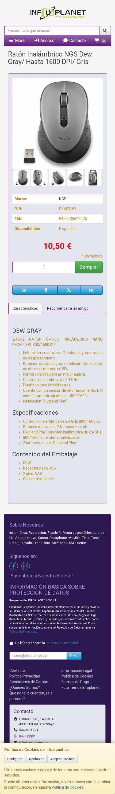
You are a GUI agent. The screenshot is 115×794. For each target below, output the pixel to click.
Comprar (89, 267)
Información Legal (77, 670)
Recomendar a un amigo (68, 308)
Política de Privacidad (22, 631)
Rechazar (36, 759)
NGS (62, 199)
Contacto (77, 40)
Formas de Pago (75, 682)
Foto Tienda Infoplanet (81, 687)
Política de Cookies (67, 787)
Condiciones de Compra (29, 682)
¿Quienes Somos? (24, 687)
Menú (19, 40)
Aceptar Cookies (62, 759)
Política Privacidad (24, 676)
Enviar (74, 656)
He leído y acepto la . (47, 643)
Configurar (14, 759)
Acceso (47, 40)
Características (25, 308)
